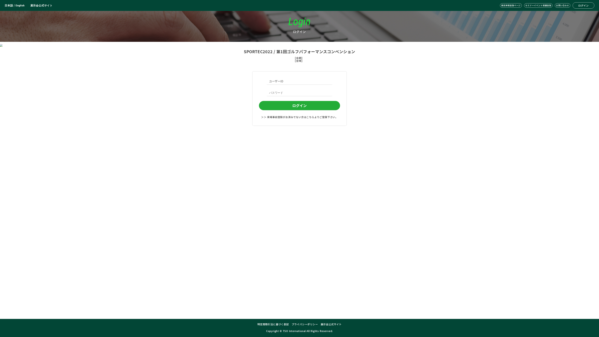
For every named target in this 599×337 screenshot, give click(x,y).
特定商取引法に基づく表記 (273, 324)
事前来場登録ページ (511, 5)
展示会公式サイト (41, 5)
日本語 (9, 5)
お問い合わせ (562, 5)
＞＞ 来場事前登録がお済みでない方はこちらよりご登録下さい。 (299, 117)
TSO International (294, 331)
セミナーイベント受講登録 (538, 5)
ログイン (583, 5)
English (20, 5)
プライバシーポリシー (305, 324)
